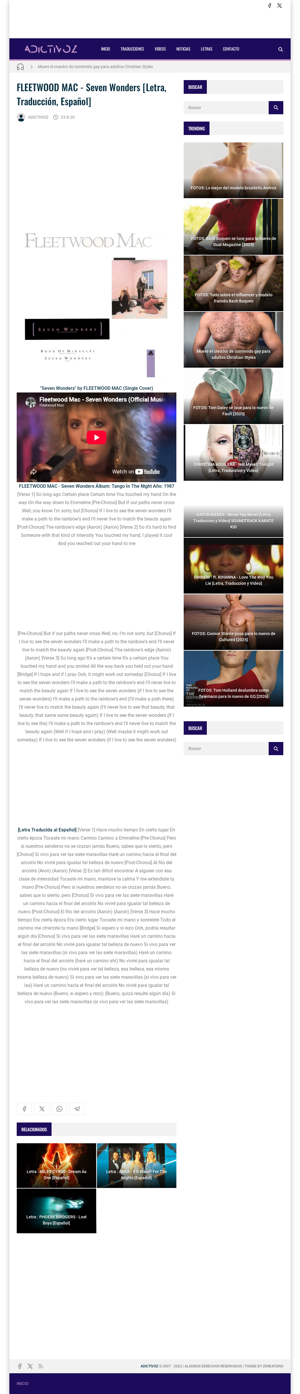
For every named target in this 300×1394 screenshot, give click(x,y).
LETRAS (206, 49)
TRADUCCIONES (132, 49)
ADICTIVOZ (38, 117)
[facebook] (269, 5)
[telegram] (77, 1108)
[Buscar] (280, 49)
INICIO (105, 49)
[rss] (41, 1366)
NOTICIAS (183, 49)
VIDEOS (160, 49)
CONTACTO (231, 49)
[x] (279, 5)
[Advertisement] (150, 24)
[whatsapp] (59, 1108)
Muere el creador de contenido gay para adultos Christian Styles (95, 66)
